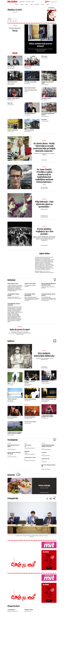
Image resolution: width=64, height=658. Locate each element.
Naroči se (52, 1)
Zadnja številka (22, 1)
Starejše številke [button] (51, 7)
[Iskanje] (50, 1)
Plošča (43, 443)
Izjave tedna (37, 4)
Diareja (31, 4)
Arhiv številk (28, 1)
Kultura (27, 4)
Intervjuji (21, 4)
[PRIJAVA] (48, 1)
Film (25, 443)
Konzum (42, 4)
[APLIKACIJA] (46, 1)
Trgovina (32, 1)
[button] (7, 520)
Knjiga (9, 443)
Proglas (47, 4)
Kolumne (16, 4)
